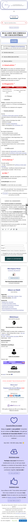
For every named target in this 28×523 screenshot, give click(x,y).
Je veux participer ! (14, 473)
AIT (21, 125)
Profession (3, 250)
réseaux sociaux (11, 497)
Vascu (20, 296)
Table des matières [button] (8, 61)
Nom (2, 245)
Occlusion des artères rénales (9, 303)
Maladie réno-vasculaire (7, 302)
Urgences (16, 296)
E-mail (3, 248)
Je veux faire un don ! (14, 500)
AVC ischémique (16, 125)
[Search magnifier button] (2, 23)
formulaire (5, 193)
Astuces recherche (14, 27)
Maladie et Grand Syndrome (18, 46)
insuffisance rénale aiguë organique (18, 153)
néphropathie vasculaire (16, 151)
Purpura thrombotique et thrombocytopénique (13, 310)
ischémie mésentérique (11, 123)
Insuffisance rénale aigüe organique (10, 115)
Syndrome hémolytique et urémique (10, 305)
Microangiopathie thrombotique (9, 308)
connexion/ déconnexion (14, 270)
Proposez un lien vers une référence (12, 388)
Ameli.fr (4, 374)
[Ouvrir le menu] (14, 11)
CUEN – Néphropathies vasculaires (10, 336)
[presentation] (3, 229)
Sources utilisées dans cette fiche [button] (11, 56)
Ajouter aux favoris (14, 278)
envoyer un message (21, 513)
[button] (14, 17)
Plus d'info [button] (14, 520)
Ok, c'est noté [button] (23, 520)
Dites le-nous (13, 384)
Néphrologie (10, 296)
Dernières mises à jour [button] (9, 52)
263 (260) (14, 297)
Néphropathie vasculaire (8, 306)
